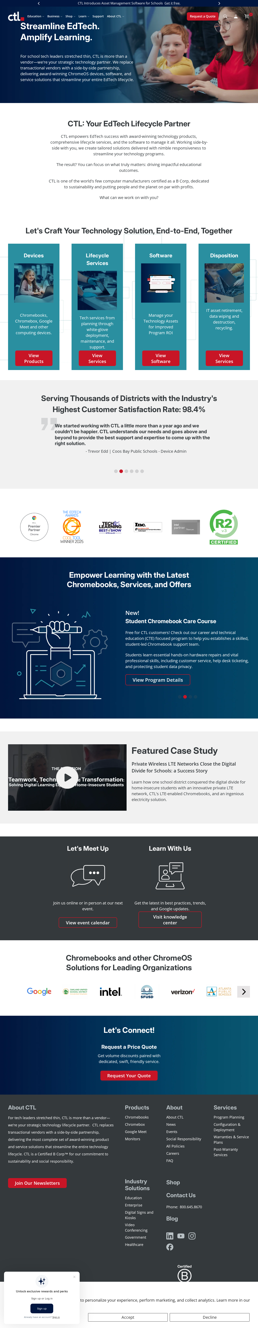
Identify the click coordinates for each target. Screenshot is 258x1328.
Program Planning (229, 1117)
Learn (82, 16)
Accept (128, 1317)
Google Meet (136, 1131)
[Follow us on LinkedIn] (169, 1235)
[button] (116, 471)
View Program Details (158, 679)
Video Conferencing (136, 1227)
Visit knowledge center (170, 920)
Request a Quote (202, 16)
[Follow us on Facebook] (169, 1247)
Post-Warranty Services (226, 1152)
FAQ (169, 1160)
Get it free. (172, 3)
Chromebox (135, 1124)
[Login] (236, 16)
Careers (172, 1153)
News (171, 1124)
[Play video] (67, 777)
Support (98, 16)
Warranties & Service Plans (231, 1139)
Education (34, 16)
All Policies (175, 1146)
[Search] (225, 16)
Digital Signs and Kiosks (139, 1215)
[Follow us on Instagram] (192, 1235)
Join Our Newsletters (37, 1183)
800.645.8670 (191, 1206)
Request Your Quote (129, 1075)
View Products (34, 358)
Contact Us (181, 1195)
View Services (97, 358)
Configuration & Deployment (227, 1127)
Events (171, 1131)
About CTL (114, 16)
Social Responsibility (183, 1138)
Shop (69, 16)
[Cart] (246, 16)
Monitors (132, 1138)
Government (135, 1237)
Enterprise (133, 1205)
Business (53, 16)
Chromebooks (137, 1117)
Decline (210, 1317)
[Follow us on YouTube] (180, 1235)
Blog (172, 1218)
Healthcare (134, 1244)
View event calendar (88, 923)
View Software (161, 358)
